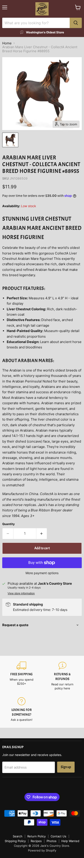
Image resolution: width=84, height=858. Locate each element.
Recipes (36, 841)
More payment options (42, 573)
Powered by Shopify (42, 850)
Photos (51, 841)
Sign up (66, 767)
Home (7, 43)
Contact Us (58, 836)
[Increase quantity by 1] (41, 533)
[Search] (76, 23)
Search (17, 836)
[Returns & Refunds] (62, 676)
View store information (21, 593)
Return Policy (36, 836)
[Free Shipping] (21, 676)
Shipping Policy (15, 841)
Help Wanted (70, 841)
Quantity (8, 524)
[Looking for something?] (21, 709)
